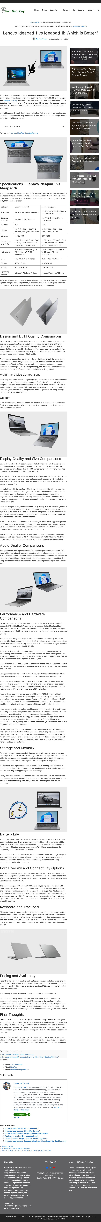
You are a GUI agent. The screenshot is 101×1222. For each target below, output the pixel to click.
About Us (52, 1178)
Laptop (37, 22)
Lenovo (10, 1146)
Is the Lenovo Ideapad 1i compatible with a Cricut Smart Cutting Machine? (35, 1141)
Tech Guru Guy (10, 1168)
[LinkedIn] (15, 1117)
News (44, 10)
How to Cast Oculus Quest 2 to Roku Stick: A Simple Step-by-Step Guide (26, 1150)
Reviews (66, 10)
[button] (98, 10)
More (90, 10)
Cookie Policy (42, 1178)
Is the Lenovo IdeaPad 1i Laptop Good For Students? (26, 1133)
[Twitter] (18, 1117)
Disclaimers (50, 1175)
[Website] (28, 1114)
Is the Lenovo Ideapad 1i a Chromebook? (21, 1128)
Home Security (78, 10)
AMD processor (16, 1065)
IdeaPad (13, 1067)
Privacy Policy (42, 1173)
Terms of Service (56, 1173)
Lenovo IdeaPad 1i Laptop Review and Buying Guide (26, 1138)
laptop (10, 100)
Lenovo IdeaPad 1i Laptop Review (24, 133)
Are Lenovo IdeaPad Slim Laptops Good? (21, 1136)
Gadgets (53, 10)
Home (36, 10)
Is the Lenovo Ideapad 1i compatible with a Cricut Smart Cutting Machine (29, 1057)
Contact (61, 1178)
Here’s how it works (79, 26)
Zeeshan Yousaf (41, 39)
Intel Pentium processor (19, 1070)
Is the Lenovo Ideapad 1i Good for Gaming (16, 1055)
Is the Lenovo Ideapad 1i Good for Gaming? (22, 1131)
